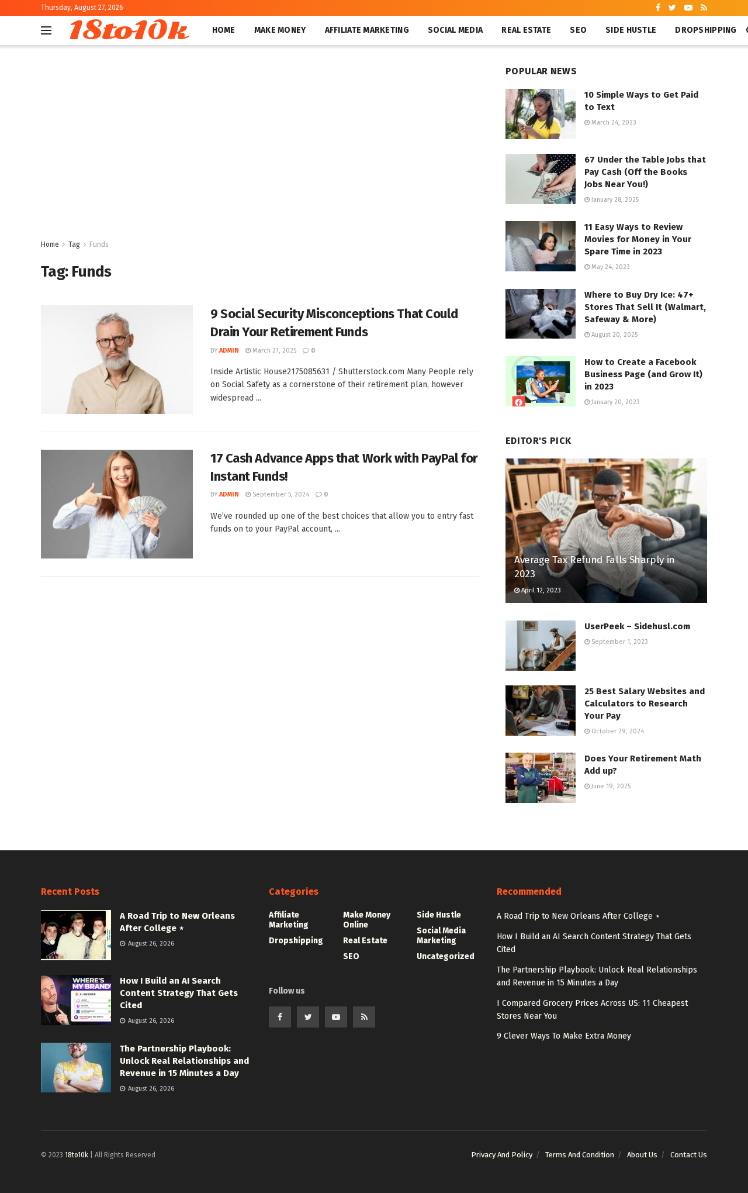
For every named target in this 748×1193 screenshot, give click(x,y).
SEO (578, 30)
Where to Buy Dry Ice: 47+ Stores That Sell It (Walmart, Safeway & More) (645, 307)
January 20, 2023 (615, 402)
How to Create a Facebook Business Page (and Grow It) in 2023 (643, 374)
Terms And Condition (579, 1154)
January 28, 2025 (614, 200)
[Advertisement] (260, 150)
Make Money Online (366, 920)
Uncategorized (446, 956)
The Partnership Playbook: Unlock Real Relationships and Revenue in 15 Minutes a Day (184, 1060)
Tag (74, 244)
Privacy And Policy (501, 1154)
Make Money (280, 30)
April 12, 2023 (540, 590)
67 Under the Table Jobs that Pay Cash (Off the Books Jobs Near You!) (645, 171)
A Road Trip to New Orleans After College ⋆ (578, 916)
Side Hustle (630, 30)
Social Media (455, 30)
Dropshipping (705, 30)
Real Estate (526, 30)
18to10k (127, 30)
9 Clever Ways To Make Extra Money (564, 1036)
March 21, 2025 (273, 350)
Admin (229, 350)
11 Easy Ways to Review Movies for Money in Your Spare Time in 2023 (637, 239)
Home (224, 30)
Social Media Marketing (441, 936)
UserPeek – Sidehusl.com (637, 626)
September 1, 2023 (619, 642)
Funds (99, 244)
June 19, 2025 (610, 786)
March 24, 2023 (613, 122)
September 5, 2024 (280, 494)
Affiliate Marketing (367, 30)
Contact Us (688, 1154)
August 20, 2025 (614, 335)
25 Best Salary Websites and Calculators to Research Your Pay (644, 703)
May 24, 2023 (610, 267)
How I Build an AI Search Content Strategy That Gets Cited (179, 993)
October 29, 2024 (617, 731)
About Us (642, 1154)
